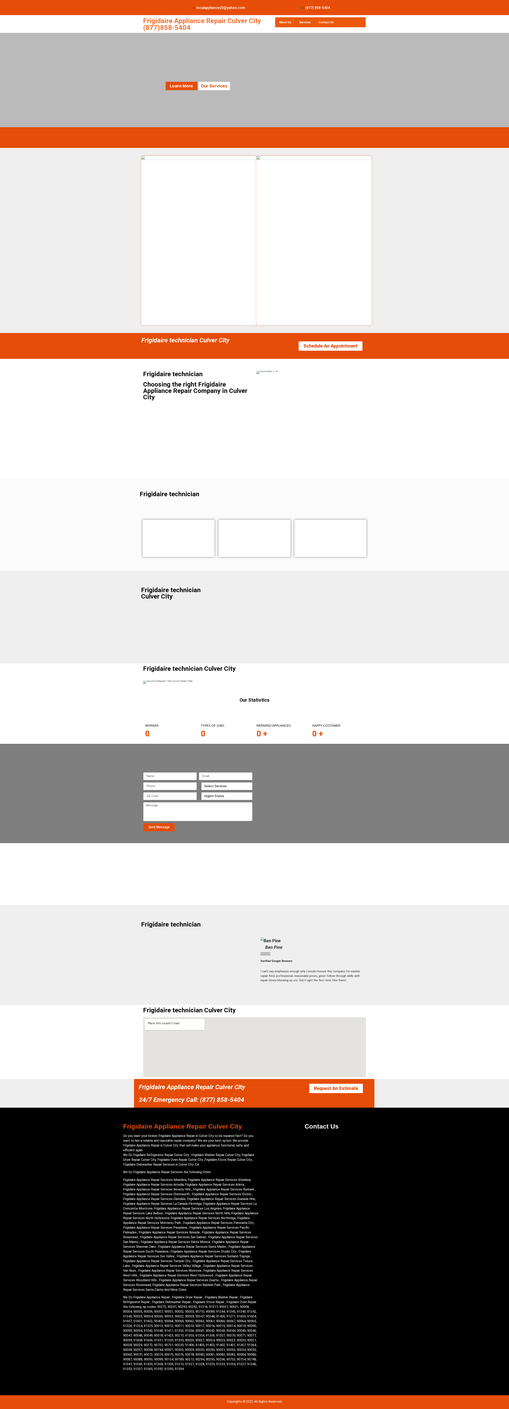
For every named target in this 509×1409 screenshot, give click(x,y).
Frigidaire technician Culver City (185, 340)
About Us (285, 22)
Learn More (181, 85)
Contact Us (326, 22)
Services (305, 22)
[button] (264, 960)
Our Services (214, 85)
